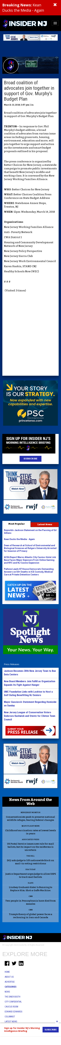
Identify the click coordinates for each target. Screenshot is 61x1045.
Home (7, 972)
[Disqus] (30, 334)
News (7, 992)
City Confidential (13, 1001)
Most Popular (16, 523)
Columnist (10, 1016)
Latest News (44, 524)
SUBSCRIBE (30, 458)
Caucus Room (11, 1006)
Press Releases (11, 664)
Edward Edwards (13, 1011)
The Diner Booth (12, 996)
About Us (9, 977)
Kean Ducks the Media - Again (23, 7)
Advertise (10, 982)
